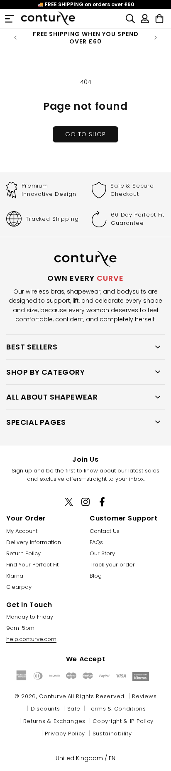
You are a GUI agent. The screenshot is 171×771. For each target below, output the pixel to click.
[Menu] (9, 18)
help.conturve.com (31, 639)
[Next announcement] (156, 38)
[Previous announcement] (15, 38)
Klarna (14, 576)
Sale (74, 709)
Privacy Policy (65, 733)
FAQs (96, 542)
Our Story (102, 553)
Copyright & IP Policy (123, 721)
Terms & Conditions (117, 709)
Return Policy (23, 553)
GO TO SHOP (85, 134)
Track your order (112, 565)
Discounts (45, 709)
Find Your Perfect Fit (32, 565)
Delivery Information (33, 542)
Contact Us (105, 531)
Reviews (144, 696)
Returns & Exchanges (54, 721)
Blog (96, 576)
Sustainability (112, 733)
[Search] (130, 18)
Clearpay (19, 587)
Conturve (52, 696)
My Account (21, 531)
